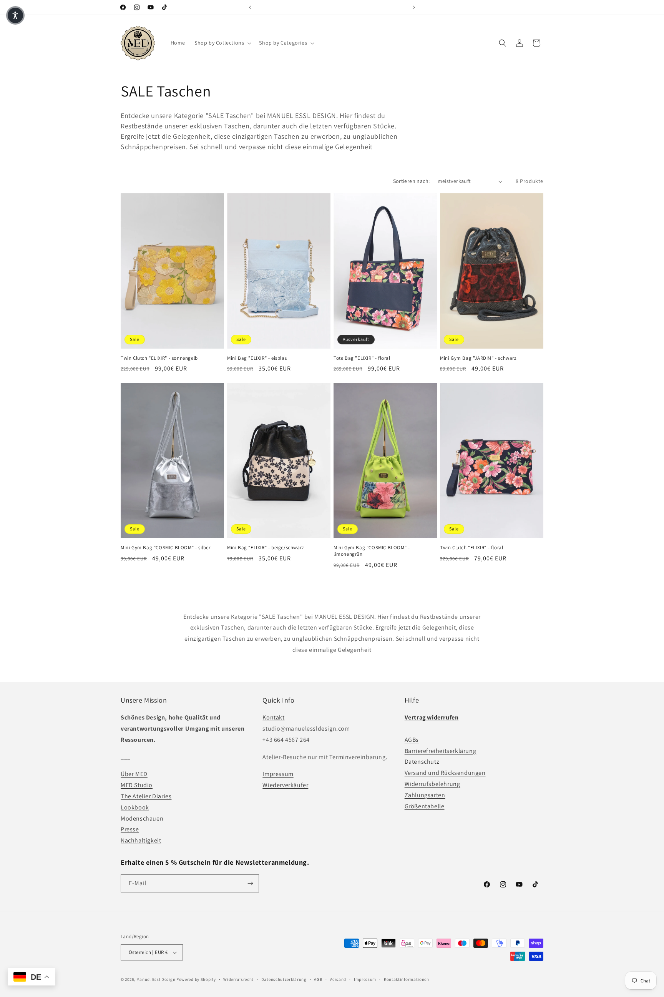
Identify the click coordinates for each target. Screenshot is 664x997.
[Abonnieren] (250, 883)
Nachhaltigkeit (141, 840)
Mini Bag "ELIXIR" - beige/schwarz (265, 548)
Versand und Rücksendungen (445, 773)
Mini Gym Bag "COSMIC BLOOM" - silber (166, 548)
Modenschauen (142, 818)
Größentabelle (425, 806)
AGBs (412, 740)
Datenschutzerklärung (284, 979)
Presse (130, 829)
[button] (222, 43)
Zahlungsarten (425, 795)
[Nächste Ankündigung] (413, 7)
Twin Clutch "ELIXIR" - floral (471, 548)
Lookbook (135, 807)
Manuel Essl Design (156, 979)
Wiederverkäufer (285, 785)
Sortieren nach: (411, 181)
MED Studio (137, 785)
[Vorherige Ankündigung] (250, 7)
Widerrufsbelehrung (432, 784)
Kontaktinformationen (406, 979)
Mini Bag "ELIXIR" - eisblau (257, 358)
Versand (338, 979)
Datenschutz (422, 762)
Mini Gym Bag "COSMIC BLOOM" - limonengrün (372, 551)
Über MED (134, 774)
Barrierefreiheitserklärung (440, 751)
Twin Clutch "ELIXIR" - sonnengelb (159, 358)
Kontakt (273, 717)
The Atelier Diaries (146, 796)
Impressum (277, 774)
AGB (318, 979)
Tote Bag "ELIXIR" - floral (362, 358)
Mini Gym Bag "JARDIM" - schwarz (478, 358)
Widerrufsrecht (238, 979)
